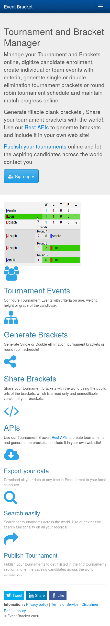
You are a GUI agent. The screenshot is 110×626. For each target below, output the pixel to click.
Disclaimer (90, 604)
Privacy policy (37, 604)
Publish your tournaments (35, 146)
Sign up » (24, 176)
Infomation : (14, 604)
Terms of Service (65, 604)
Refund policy (15, 610)
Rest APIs (37, 127)
